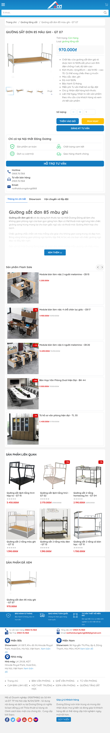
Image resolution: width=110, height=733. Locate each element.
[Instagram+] (18, 719)
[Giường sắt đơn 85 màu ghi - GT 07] (21, 582)
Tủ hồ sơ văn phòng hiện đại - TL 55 (58, 415)
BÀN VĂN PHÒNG (41, 680)
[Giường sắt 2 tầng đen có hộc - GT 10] (88, 524)
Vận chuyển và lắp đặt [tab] (56, 199)
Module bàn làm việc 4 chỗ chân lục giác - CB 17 (65, 309)
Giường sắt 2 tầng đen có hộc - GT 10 (87, 543)
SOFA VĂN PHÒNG (65, 685)
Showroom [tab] (35, 199)
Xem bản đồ (86, 648)
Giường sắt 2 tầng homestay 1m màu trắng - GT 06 (87, 494)
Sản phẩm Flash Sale (19, 267)
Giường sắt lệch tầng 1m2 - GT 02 (21, 494)
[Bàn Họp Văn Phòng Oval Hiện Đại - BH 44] (23, 393)
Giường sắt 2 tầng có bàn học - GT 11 (54, 543)
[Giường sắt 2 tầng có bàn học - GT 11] (55, 524)
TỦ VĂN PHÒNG (88, 680)
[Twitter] (13, 719)
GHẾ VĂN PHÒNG (65, 680)
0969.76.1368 (18, 180)
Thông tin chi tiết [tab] (16, 199)
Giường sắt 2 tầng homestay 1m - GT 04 (51, 494)
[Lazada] (36, 719)
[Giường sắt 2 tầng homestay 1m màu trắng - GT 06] (88, 475)
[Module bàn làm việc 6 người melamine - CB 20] (23, 358)
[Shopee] (30, 719)
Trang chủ (11, 22)
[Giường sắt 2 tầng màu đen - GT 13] (21, 524)
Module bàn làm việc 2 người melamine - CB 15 (64, 274)
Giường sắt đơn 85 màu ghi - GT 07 (21, 601)
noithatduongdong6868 (24, 188)
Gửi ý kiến (63, 719)
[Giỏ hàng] (107, 4)
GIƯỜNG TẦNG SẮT (90, 685)
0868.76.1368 (18, 173)
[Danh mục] (3, 4)
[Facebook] (7, 719)
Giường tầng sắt (29, 22)
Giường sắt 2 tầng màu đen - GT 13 (22, 543)
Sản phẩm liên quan (21, 454)
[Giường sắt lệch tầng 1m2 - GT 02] (21, 475)
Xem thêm (54, 252)
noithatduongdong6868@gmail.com (83, 633)
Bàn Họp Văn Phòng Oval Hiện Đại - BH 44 (62, 380)
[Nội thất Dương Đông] (55, 4)
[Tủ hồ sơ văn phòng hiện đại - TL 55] (23, 429)
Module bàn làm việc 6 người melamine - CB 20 (64, 345)
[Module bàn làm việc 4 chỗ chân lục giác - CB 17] (23, 323)
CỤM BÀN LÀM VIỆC (17, 685)
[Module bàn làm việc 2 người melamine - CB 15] (23, 288)
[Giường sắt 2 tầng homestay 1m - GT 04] (55, 475)
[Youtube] (24, 719)
